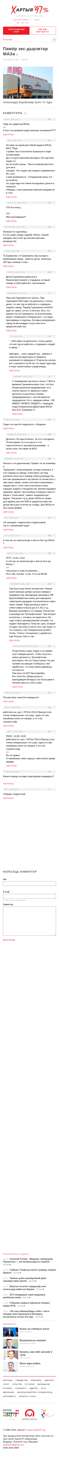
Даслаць (9, 940)
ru (22, 23)
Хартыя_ (29, 10)
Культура (17, 1384)
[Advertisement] (29, 836)
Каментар (8, 904)
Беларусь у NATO (27, 1396)
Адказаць (8, 134)
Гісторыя (29, 1384)
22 (17, 55)
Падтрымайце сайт (16, 30)
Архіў (37, 20)
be (18, 23)
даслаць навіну (21, 20)
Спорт (6, 1384)
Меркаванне (9, 1324)
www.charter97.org (37, 1430)
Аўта (43, 1388)
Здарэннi (49, 1380)
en (27, 23)
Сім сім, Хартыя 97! (42, 30)
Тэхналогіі (20, 1388)
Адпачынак (8, 1392)
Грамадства (21, 1380)
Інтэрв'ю (7, 1388)
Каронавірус (9, 1396)
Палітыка (7, 1380)
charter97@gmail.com (13, 1444)
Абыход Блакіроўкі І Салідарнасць (34, 1392)
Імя (4, 879)
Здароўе (33, 1388)
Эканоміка (36, 1380)
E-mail (6, 891)
